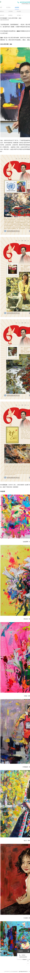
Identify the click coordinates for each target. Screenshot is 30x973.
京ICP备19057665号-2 (23, 971)
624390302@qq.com (26, 3)
